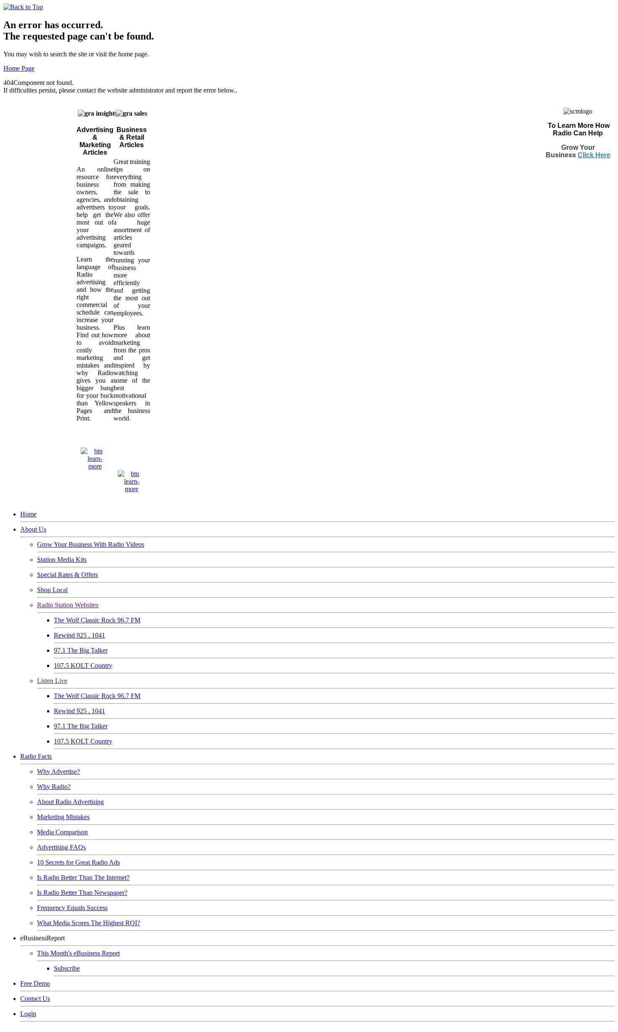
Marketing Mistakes (63, 816)
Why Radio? (54, 786)
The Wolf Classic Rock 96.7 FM (97, 620)
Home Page (18, 68)
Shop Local (52, 589)
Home (28, 514)
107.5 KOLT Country (83, 665)
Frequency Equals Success (72, 907)
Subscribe (67, 968)
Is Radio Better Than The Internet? (83, 877)
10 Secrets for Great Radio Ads (78, 862)
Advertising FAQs (61, 847)
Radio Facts (36, 756)
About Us (33, 529)
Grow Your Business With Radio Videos (90, 544)
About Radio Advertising (70, 801)
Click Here (594, 155)
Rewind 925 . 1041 (79, 635)
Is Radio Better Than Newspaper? (82, 892)
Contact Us (35, 998)
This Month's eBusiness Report (78, 953)
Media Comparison (62, 832)
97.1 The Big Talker (81, 650)
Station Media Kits (62, 559)
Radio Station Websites (67, 605)
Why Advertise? (58, 771)
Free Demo (35, 983)
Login (28, 1013)
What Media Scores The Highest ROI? (88, 922)
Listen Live (52, 680)
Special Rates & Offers (67, 574)
